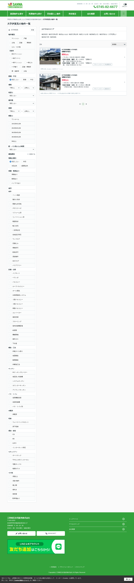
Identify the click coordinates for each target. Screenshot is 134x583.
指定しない (15, 79)
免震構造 (15, 355)
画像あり (15, 174)
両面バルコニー (18, 308)
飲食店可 (15, 252)
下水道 (15, 343)
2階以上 (15, 476)
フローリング (17, 321)
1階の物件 (16, 481)
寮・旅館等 (15, 71)
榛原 (73, 59)
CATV (14, 443)
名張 (73, 63)
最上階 (15, 485)
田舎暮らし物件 (53, 14)
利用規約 (54, 567)
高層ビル (15, 243)
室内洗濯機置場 (18, 326)
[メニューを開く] (124, 13)
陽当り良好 (16, 199)
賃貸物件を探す (16, 14)
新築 (24, 79)
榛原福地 (53, 37)
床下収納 (15, 426)
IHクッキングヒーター (20, 372)
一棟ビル (29, 62)
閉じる (128, 579)
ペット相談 (16, 195)
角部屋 (15, 494)
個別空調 (15, 317)
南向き (15, 489)
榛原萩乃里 (45, 37)
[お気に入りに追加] (58, 63)
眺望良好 (15, 221)
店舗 (20, 42)
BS (13, 439)
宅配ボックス (17, 464)
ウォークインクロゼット (21, 422)
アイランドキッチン (19, 390)
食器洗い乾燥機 (18, 376)
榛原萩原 (45, 34)
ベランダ (15, 277)
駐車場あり (16, 498)
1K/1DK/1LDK (16, 124)
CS (14, 434)
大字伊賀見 (74, 49)
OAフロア (16, 261)
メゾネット (16, 273)
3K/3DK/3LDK (16, 132)
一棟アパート (16, 58)
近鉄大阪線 (66, 59)
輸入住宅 (15, 226)
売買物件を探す (35, 14)
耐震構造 (15, 360)
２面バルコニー (18, 299)
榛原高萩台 (103, 34)
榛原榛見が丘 (94, 34)
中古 (31, 79)
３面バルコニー (18, 304)
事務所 (29, 42)
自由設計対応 (17, 234)
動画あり (15, 179)
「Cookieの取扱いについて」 (21, 580)
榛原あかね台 (63, 34)
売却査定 (72, 14)
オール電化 (16, 291)
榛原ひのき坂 (83, 34)
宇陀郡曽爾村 (67, 49)
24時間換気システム (19, 295)
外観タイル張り (18, 351)
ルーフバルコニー (18, 286)
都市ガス (15, 339)
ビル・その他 (16, 47)
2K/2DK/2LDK (16, 128)
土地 (13, 42)
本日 (24, 161)
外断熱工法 (16, 364)
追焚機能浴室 (17, 397)
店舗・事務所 (26, 67)
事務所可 (15, 248)
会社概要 (91, 14)
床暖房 (15, 414)
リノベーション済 (18, 217)
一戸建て (15, 67)
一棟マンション (17, 62)
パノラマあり (16, 183)
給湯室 (15, 330)
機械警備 (15, 334)
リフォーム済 (17, 212)
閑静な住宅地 (17, 204)
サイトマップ (80, 567)
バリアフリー (17, 265)
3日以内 (14, 166)
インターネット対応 (19, 447)
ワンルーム (15, 119)
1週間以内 (24, 166)
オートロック (17, 455)
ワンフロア (16, 239)
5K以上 (14, 141)
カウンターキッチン (19, 385)
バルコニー (16, 282)
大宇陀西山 (112, 34)
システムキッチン (18, 381)
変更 (32, 30)
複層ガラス (16, 468)
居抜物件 (15, 256)
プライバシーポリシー (66, 567)
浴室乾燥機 (16, 402)
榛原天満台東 (73, 34)
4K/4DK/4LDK (16, 137)
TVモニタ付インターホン (21, 460)
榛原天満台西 (53, 34)
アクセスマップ (74, 524)
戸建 (25, 38)
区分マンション (17, 54)
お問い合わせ (109, 14)
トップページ (73, 519)
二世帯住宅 (16, 230)
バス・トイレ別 (18, 406)
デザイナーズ (17, 208)
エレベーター (17, 313)
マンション (15, 38)
